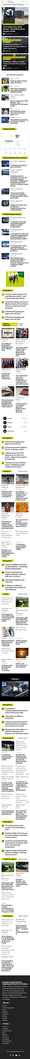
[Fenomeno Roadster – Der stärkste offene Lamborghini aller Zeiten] (22, 867)
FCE (23, 487)
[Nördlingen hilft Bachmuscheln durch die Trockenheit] (8, 653)
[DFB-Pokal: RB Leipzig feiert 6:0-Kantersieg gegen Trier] (5, 111)
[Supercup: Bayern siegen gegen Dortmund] (5, 81)
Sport (11, 78)
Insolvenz (18, 399)
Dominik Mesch (8, 51)
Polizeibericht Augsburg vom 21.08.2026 (18, 166)
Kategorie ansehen (21, 324)
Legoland (11, 956)
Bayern (24, 217)
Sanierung (3, 804)
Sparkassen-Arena (19, 341)
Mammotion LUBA (19, 613)
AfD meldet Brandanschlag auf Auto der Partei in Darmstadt (19, 121)
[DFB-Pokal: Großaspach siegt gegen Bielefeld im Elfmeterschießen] (5, 89)
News (11, 161)
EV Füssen (21, 343)
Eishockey (3, 513)
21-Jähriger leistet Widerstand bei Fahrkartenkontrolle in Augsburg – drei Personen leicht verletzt (16, 724)
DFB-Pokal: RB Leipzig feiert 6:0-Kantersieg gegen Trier (17, 112)
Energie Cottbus (19, 487)
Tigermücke (4, 638)
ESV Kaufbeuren (19, 515)
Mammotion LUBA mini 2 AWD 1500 (22, 611)
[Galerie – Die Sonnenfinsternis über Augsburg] (22, 653)
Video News (15, 679)
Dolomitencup (4, 517)
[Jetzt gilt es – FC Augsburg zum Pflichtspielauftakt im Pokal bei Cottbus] (8, 535)
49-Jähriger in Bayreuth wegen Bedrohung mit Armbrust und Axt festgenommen (18, 224)
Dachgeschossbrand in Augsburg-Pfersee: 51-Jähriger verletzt (16, 448)
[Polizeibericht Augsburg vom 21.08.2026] (5, 164)
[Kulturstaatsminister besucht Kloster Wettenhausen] (8, 798)
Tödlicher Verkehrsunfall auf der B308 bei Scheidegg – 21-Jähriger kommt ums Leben (16, 852)
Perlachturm (22, 804)
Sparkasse (18, 339)
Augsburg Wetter (9, 129)
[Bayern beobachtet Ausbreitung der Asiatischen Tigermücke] (8, 632)
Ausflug (3, 608)
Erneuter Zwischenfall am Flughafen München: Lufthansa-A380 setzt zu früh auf (15, 574)
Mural (27, 776)
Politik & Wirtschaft (6, 324)
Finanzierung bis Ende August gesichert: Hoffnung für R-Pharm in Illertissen (21, 408)
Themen (5, 1023)
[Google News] (15, 431)
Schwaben (4, 369)
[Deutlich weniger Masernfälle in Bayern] (22, 632)
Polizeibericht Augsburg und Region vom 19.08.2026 (14, 312)
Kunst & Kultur (8, 738)
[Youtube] (15, 427)
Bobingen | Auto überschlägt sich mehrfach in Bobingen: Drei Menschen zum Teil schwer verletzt (16, 731)
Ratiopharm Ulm (5, 487)
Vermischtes (12, 96)
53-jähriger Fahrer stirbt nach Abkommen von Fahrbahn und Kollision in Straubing (18, 248)
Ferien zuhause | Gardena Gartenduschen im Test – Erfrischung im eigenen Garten (8, 908)
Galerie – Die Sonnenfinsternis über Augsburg (21, 665)
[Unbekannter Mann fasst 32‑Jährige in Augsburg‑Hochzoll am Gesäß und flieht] (5, 203)
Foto (7, 776)
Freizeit (6, 24)
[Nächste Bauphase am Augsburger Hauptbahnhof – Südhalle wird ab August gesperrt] (8, 391)
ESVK (21, 513)
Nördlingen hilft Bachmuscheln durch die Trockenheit (7, 667)
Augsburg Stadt (16, 40)
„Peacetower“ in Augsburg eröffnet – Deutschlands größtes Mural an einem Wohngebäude (22, 786)
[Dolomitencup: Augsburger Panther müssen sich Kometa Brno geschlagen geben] (8, 507)
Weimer (6, 806)
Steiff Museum (4, 610)
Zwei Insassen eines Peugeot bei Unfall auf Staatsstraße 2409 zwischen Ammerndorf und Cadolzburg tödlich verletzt (19, 262)
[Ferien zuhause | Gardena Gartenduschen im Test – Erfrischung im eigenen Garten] (8, 897)
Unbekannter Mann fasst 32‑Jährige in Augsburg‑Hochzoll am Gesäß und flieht (18, 207)
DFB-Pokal (25, 485)
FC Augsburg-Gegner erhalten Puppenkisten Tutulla (21, 546)
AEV (7, 513)
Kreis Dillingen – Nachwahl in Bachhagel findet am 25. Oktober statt (7, 347)
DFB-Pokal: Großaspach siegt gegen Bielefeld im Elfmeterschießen (18, 90)
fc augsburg (18, 485)
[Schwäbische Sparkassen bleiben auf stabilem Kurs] (8, 363)
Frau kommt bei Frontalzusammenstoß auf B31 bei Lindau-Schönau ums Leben (16, 711)
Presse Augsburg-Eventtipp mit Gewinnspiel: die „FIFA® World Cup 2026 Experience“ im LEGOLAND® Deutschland (8, 966)
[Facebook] (15, 418)
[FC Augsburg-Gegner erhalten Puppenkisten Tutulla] (22, 535)
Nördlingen (4, 659)
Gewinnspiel (6, 956)
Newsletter (21, 24)
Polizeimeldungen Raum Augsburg (15, 158)
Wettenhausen (9, 804)
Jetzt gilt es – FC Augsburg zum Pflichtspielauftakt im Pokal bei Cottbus (8, 553)
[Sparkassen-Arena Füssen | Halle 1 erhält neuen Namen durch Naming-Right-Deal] (22, 333)
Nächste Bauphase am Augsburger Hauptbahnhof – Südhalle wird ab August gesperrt (8, 403)
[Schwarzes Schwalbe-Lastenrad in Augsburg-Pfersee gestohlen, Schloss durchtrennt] (5, 191)
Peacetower (22, 776)
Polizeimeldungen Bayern (12, 214)
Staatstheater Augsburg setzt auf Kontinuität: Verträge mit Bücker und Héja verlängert (21, 759)
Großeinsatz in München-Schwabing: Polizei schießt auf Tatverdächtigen (15, 587)
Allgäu (20, 919)
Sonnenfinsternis (23, 659)
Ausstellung (11, 776)
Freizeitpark (18, 921)
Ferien (17, 919)
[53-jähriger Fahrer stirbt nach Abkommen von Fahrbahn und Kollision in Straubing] (5, 244)
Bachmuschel (9, 659)
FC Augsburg (7, 40)
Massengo (4, 778)
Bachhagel (4, 339)
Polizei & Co (15, 161)
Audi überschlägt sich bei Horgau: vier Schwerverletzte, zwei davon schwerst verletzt (16, 835)
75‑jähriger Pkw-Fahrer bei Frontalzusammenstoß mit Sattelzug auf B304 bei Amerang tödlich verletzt (19, 236)
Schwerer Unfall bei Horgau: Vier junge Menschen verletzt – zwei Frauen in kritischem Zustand (16, 296)
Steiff (10, 608)
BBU (7, 485)
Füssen (17, 343)
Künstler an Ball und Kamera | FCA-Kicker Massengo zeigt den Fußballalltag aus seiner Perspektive (8, 787)
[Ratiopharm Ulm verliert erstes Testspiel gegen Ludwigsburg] (8, 479)
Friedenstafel (23, 369)
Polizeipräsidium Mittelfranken (16, 253)
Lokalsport (6, 471)
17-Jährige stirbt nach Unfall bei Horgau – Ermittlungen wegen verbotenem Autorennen (15, 465)
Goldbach (3, 661)
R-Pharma (18, 397)
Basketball (4, 485)
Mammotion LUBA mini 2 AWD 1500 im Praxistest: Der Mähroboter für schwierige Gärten (22, 621)
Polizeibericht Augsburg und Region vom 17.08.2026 (14, 318)
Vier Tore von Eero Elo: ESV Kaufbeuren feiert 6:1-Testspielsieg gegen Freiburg (22, 523)
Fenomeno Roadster (20, 873)
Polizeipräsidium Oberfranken (16, 217)
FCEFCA (3, 544)
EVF (24, 341)
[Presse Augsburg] (9, 1)
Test (17, 608)
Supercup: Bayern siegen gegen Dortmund (18, 81)
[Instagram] (15, 422)
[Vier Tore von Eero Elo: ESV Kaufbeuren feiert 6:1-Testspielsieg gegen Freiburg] (22, 507)
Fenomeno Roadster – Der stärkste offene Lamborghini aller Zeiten (22, 882)
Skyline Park (23, 921)
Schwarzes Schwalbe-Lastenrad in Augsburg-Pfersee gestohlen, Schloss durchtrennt (19, 195)
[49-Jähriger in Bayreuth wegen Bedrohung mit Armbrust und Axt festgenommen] (5, 220)
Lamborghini (18, 875)
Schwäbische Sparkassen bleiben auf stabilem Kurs (6, 376)
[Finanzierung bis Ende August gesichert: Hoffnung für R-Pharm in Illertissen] (22, 391)
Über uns (6, 1002)
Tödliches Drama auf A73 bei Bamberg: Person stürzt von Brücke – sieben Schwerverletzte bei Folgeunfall (16, 456)
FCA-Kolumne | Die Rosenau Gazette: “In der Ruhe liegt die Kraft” (15, 827)
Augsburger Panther (9, 57)
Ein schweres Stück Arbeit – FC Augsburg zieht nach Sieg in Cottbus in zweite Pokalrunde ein (14, 46)
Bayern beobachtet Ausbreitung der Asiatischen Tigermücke (8, 643)
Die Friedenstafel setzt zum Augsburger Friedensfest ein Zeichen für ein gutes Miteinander (22, 380)
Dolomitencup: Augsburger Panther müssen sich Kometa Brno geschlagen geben (14, 63)
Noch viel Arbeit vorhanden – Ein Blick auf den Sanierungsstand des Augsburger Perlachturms (21, 815)
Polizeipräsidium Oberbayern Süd (17, 229)
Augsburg (18, 369)
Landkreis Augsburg (14, 171)
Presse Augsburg (8, 33)
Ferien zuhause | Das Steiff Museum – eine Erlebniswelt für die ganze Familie (14, 4)
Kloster (3, 806)
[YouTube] (16, 1055)
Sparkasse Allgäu (24, 339)
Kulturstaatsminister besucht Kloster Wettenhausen (8, 812)
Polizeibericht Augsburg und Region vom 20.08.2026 (14, 443)
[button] (3, 1)
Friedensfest (18, 371)
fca (21, 485)
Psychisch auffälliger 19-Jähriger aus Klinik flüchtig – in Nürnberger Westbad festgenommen (16, 567)
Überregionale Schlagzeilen (15, 74)
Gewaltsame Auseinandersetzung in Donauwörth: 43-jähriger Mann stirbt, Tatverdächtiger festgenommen (16, 844)
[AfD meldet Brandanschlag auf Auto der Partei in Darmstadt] (5, 120)
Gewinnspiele (13, 24)
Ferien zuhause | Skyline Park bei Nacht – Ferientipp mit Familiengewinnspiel (22, 929)
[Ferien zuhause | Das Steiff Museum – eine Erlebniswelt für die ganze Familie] (15, 15)
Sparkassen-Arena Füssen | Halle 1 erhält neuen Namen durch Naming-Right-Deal (22, 351)
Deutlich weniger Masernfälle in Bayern (21, 642)
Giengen (7, 608)
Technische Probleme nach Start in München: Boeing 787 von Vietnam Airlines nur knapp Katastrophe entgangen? (16, 305)
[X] (13, 1055)
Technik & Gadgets (9, 859)
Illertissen (22, 397)
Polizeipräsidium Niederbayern (16, 241)
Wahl (7, 339)
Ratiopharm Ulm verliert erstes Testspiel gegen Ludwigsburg (7, 494)
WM (2, 956)
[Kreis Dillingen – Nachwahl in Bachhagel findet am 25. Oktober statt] (8, 333)
